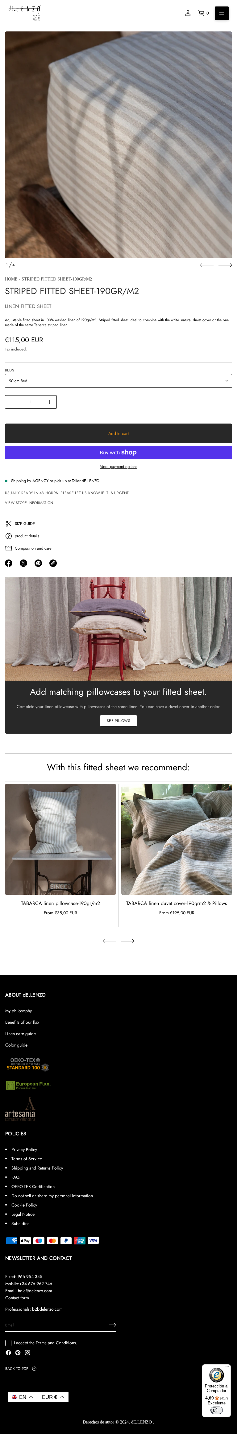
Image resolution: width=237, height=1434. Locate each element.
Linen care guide (20, 1033)
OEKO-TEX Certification (33, 1186)
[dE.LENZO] (25, 13)
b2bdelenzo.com (47, 1309)
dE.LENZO (142, 1422)
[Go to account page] (188, 13)
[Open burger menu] (222, 13)
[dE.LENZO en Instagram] (27, 1353)
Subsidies (20, 1223)
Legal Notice (23, 1214)
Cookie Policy (24, 1205)
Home (11, 279)
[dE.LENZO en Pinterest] (18, 1353)
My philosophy (18, 1011)
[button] (23, 1397)
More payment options (118, 466)
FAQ (15, 1177)
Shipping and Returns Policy (37, 1168)
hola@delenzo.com (35, 1291)
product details (27, 536)
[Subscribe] (112, 1325)
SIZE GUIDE (25, 523)
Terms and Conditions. (56, 1343)
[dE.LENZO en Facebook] (8, 1353)
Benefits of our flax (22, 1022)
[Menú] (227, 1368)
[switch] (216, 1410)
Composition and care (33, 548)
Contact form (17, 1298)
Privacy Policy (24, 1149)
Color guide (16, 1045)
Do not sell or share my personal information (52, 1196)
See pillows (118, 720)
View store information (29, 502)
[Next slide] (225, 265)
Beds (9, 370)
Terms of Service (26, 1159)
